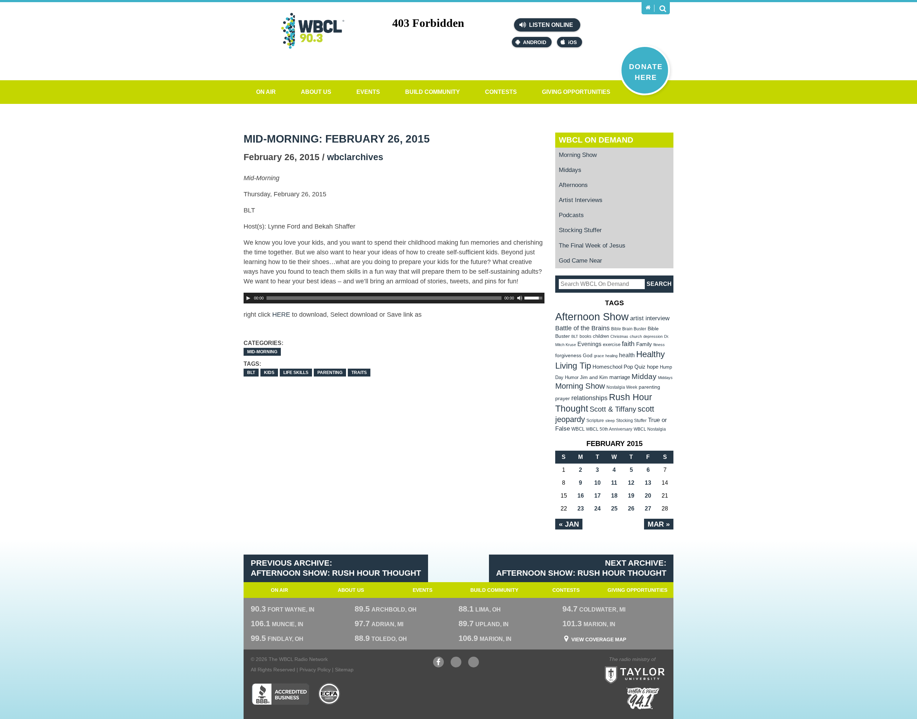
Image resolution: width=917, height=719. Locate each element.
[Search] (662, 8)
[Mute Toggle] (520, 298)
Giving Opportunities (576, 92)
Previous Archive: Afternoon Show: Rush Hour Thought (336, 568)
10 (597, 483)
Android (534, 42)
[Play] (248, 298)
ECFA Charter (329, 694)
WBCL (578, 429)
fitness (659, 344)
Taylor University (647, 666)
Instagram (473, 665)
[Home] (647, 7)
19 (631, 496)
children (601, 336)
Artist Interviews (580, 200)
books (585, 336)
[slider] (534, 297)
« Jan (569, 524)
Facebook (438, 665)
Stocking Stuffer (580, 230)
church (636, 336)
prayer (562, 398)
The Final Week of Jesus (592, 245)
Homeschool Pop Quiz (618, 367)
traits (359, 372)
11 (614, 483)
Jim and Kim (594, 377)
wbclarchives (355, 157)
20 (648, 496)
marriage (619, 377)
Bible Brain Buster (628, 328)
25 (614, 508)
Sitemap (344, 669)
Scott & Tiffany (613, 409)
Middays (570, 170)
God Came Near (580, 260)
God (587, 355)
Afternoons (573, 185)
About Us (316, 92)
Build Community (432, 92)
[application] (394, 298)
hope (652, 367)
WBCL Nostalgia (650, 429)
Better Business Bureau (280, 694)
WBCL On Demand (596, 139)
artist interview (649, 318)
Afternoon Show (592, 316)
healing (611, 356)
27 (648, 508)
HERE (281, 314)
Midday (644, 376)
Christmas (619, 336)
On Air (266, 92)
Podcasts (571, 215)
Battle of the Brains (582, 328)
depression (653, 336)
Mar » (659, 524)
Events (368, 92)
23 (580, 508)
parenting (329, 372)
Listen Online (550, 25)
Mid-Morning (262, 351)
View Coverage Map (598, 639)
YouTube (456, 665)
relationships (589, 398)
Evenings (589, 344)
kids (269, 372)
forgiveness (568, 355)
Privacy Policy (315, 669)
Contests (501, 92)
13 (648, 483)
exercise (611, 344)
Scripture (595, 420)
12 (631, 483)
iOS (572, 42)
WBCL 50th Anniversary (609, 429)
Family (644, 344)
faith (628, 343)
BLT (251, 372)
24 (597, 508)
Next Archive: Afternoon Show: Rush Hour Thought (581, 568)
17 (597, 496)
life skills (295, 372)
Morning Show (578, 155)
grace (599, 356)
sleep (610, 420)
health (627, 355)
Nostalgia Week (621, 387)
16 (580, 496)
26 (631, 508)
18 (614, 496)
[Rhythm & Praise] (643, 698)
